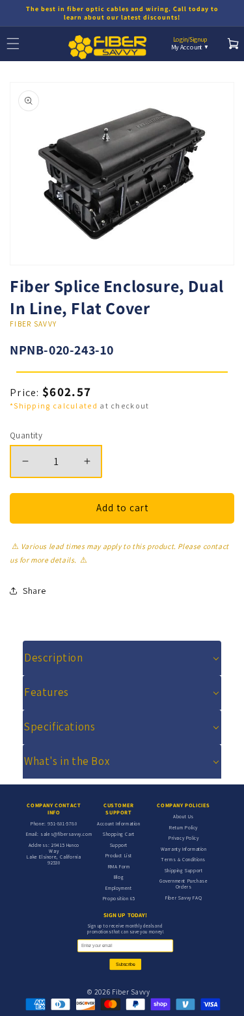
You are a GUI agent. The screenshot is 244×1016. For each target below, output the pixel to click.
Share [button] (34, 590)
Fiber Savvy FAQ (183, 897)
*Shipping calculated (54, 405)
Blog (119, 877)
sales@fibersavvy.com (66, 834)
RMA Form (119, 866)
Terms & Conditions (183, 859)
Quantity (26, 435)
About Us (183, 816)
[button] (122, 658)
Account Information (118, 823)
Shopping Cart (119, 834)
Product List (118, 855)
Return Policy (183, 827)
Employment (118, 888)
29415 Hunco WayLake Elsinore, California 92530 (54, 854)
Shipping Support (184, 870)
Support (119, 845)
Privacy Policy (183, 838)
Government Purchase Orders (183, 883)
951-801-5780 (62, 823)
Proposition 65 (119, 898)
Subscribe (125, 964)
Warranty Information (184, 849)
